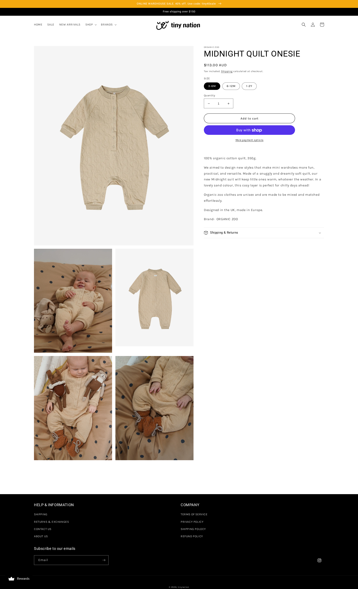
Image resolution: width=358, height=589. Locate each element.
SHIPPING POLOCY (193, 529)
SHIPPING (40, 514)
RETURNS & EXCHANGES (51, 522)
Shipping (227, 71)
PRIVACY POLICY (192, 522)
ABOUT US (41, 536)
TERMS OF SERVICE (194, 514)
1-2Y (249, 86)
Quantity (209, 95)
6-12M (231, 86)
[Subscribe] (103, 560)
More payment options (250, 140)
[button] (90, 24)
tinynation (183, 587)
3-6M (212, 86)
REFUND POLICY (192, 536)
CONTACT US (42, 529)
